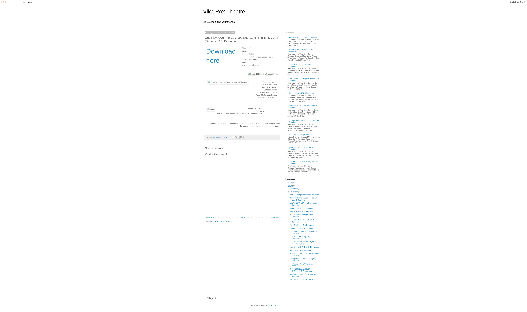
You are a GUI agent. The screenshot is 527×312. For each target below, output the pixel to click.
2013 (290, 186)
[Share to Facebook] (240, 137)
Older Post (275, 217)
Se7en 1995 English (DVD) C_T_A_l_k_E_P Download (301, 270)
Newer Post (209, 217)
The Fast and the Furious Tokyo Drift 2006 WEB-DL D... (303, 243)
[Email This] (233, 137)
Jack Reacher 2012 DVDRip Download (303, 37)
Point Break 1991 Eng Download (302, 225)
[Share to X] (238, 137)
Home (242, 217)
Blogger (273, 305)
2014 (290, 183)
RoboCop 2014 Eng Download (300, 135)
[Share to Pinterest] (243, 137)
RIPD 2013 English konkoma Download (304, 195)
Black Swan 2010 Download (300, 250)
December (294, 189)
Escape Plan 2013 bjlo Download (302, 228)
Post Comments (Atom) (223, 221)
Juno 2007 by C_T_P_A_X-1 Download (304, 247)
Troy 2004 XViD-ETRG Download (301, 93)
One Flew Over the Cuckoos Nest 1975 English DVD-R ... (304, 199)
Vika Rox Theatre (224, 12)
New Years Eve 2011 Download (301, 211)
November (294, 192)
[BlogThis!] (235, 137)
